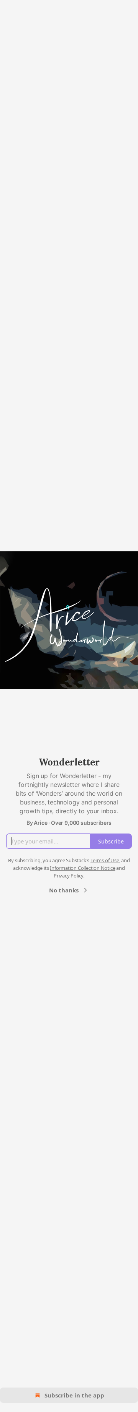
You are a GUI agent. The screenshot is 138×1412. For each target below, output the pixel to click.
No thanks (64, 890)
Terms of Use (104, 860)
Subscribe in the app (74, 1395)
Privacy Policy (68, 875)
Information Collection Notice (82, 867)
